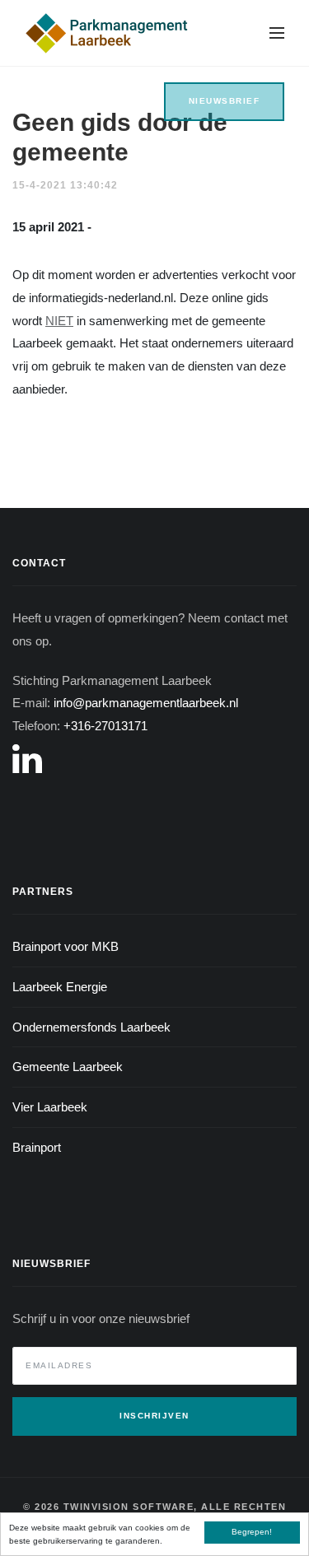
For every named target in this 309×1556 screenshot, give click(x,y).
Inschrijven (154, 1415)
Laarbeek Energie (59, 987)
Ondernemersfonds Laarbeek (91, 1027)
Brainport (36, 1147)
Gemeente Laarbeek (67, 1067)
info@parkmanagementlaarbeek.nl (146, 703)
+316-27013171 (105, 726)
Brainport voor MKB (65, 946)
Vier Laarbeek (49, 1107)
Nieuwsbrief (224, 100)
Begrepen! (252, 1531)
